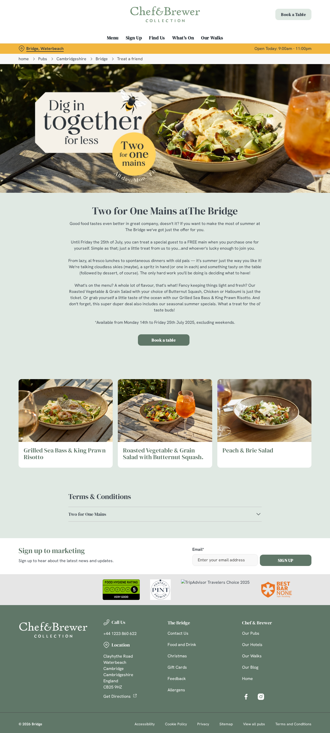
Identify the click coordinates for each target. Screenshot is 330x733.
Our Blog (250, 667)
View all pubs (254, 724)
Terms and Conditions (293, 724)
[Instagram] (261, 697)
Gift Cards (177, 667)
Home (247, 678)
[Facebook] (246, 697)
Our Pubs (250, 633)
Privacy (203, 724)
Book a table (164, 340)
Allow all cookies (287, 13)
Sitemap (226, 724)
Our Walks (252, 656)
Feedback (177, 678)
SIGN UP (285, 560)
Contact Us (178, 633)
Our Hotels (252, 644)
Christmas (177, 656)
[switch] (148, 58)
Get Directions (117, 696)
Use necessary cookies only (287, 30)
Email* (198, 549)
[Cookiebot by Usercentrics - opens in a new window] (33, 58)
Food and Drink (182, 644)
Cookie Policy (176, 724)
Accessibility (145, 724)
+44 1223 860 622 (120, 633)
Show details (268, 58)
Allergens (176, 690)
